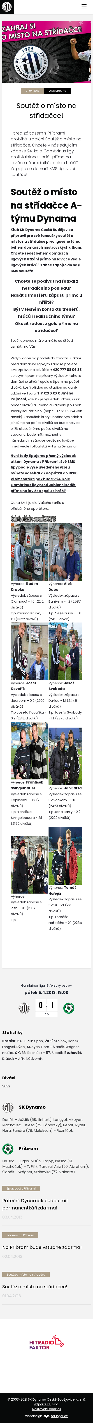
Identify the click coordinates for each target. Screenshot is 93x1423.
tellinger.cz (59, 1416)
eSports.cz (42, 1404)
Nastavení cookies (46, 1409)
